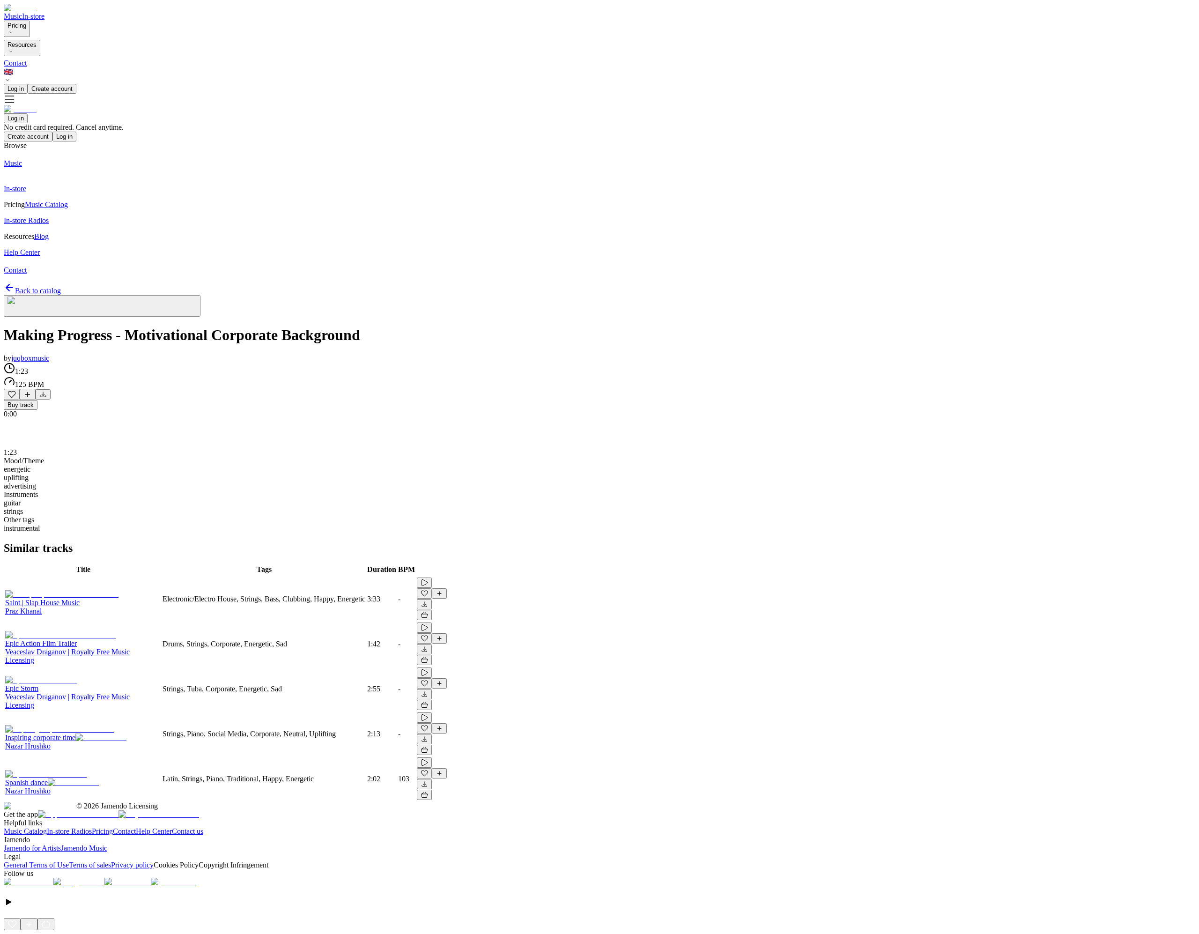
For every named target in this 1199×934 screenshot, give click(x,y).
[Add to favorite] (12, 394)
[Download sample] (43, 394)
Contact (15, 63)
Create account (52, 88)
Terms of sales (90, 865)
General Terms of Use (36, 865)
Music (13, 16)
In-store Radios (69, 831)
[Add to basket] (424, 615)
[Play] (102, 306)
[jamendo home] (20, 8)
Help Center (154, 831)
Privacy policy (132, 865)
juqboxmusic (30, 358)
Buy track (20, 404)
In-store (33, 16)
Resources (22, 44)
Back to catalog (38, 291)
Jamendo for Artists (32, 848)
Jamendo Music (84, 848)
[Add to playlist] (28, 394)
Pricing (16, 25)
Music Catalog (25, 831)
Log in (15, 88)
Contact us (187, 831)
